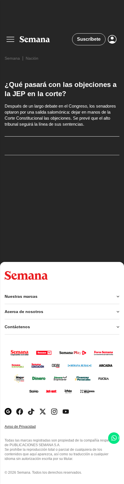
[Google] (8, 411)
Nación (32, 58)
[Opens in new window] (19, 411)
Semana (12, 58)
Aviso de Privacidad (26, 427)
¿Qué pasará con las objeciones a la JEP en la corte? (61, 89)
